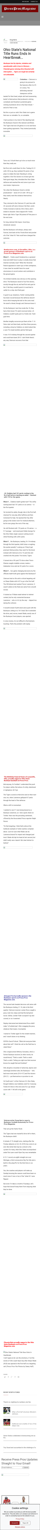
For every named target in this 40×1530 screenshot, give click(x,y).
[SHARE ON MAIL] (18, 1377)
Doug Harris (13, 40)
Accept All (15, 1523)
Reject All (25, 1523)
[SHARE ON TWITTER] (4, 1377)
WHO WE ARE (25, 1)
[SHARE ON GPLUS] (11, 1377)
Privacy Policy (20, 1519)
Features (34, 41)
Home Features (14, 42)
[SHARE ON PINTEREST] (15, 1377)
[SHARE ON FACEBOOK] (8, 1377)
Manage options (20, 1527)
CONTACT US (34, 1)
